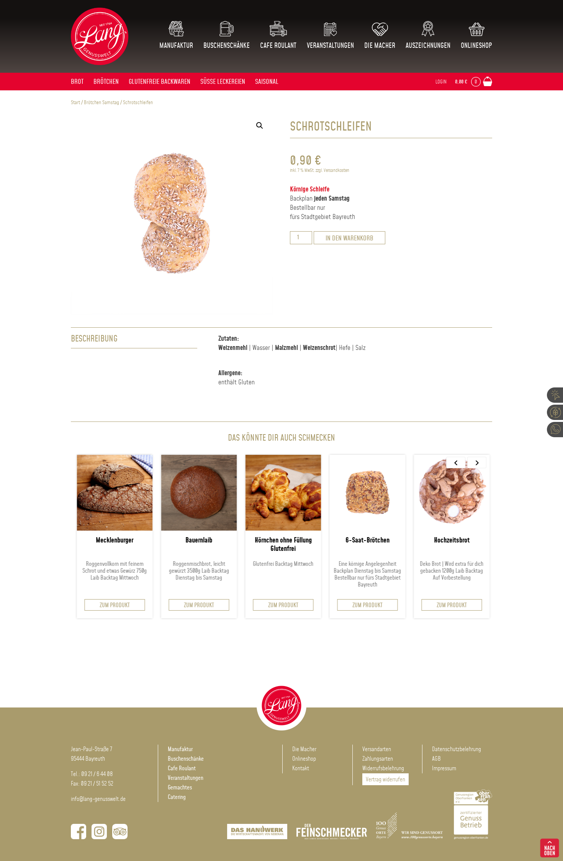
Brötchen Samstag (101, 102)
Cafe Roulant (278, 46)
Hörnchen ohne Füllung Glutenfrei (253, 545)
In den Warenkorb (349, 238)
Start (75, 102)
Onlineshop (476, 46)
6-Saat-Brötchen (338, 541)
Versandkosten (336, 170)
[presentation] (455, 462)
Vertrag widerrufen (385, 780)
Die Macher (379, 46)
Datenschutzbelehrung (456, 749)
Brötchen (106, 82)
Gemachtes (180, 788)
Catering (177, 797)
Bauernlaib (169, 541)
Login (441, 81)
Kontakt (300, 769)
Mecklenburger (85, 541)
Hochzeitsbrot (422, 541)
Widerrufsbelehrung (383, 769)
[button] (260, 125)
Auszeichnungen (428, 46)
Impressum (444, 769)
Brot (77, 82)
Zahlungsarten (377, 759)
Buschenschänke (226, 46)
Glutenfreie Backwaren (159, 82)
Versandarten (376, 749)
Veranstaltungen (330, 46)
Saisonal (266, 82)
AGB (436, 759)
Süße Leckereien (222, 82)
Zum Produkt (85, 605)
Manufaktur (176, 46)
